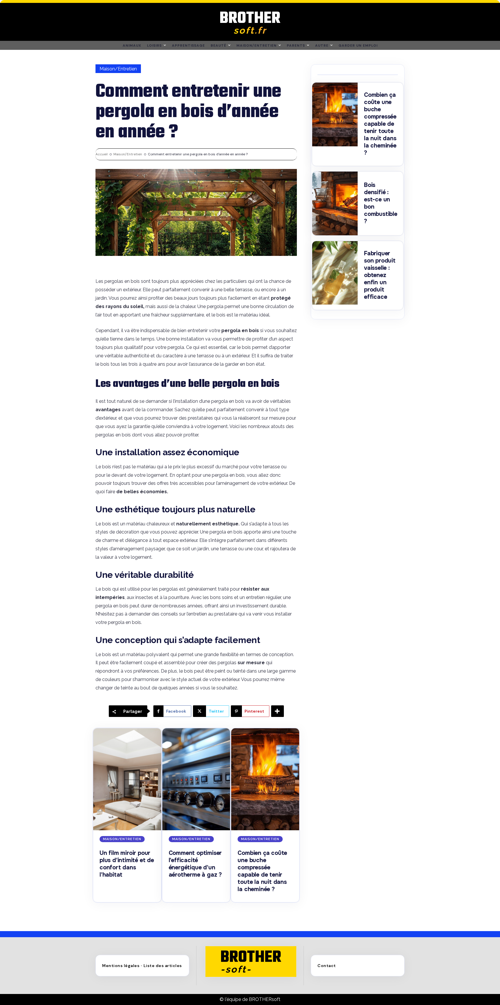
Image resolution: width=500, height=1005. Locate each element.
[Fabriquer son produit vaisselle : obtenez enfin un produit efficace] (335, 273)
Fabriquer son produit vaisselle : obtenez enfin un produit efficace (380, 275)
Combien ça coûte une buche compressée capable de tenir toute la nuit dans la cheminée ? (262, 871)
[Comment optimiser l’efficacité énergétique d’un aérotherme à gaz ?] (196, 779)
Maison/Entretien (118, 69)
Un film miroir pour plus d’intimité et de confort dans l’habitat (127, 863)
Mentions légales (120, 965)
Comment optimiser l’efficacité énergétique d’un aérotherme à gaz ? (195, 863)
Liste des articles (163, 965)
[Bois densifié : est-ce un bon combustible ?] (335, 203)
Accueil (101, 154)
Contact (326, 965)
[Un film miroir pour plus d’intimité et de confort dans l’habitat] (127, 779)
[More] (277, 711)
